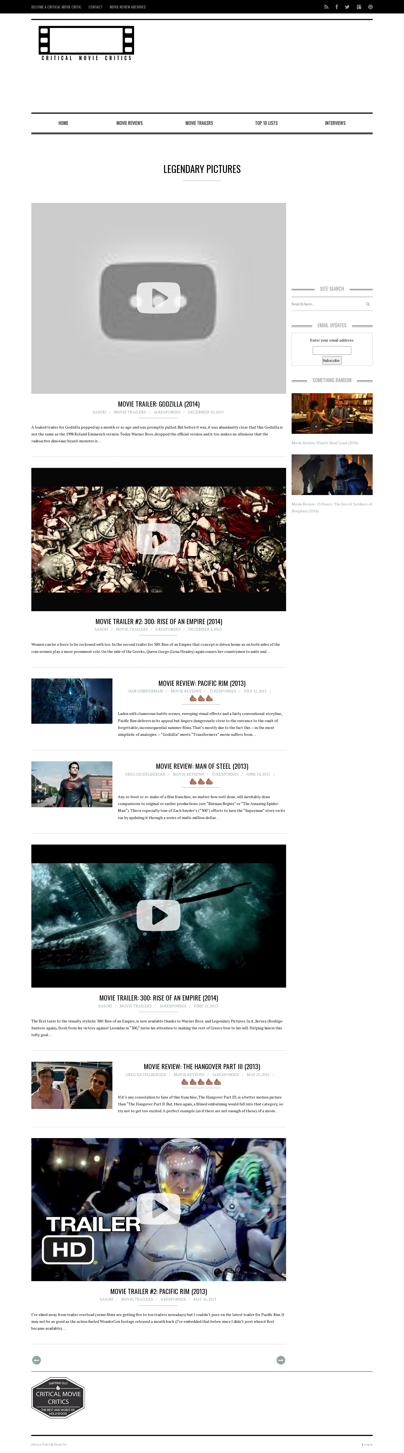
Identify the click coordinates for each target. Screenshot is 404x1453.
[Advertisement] (260, 66)
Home (63, 123)
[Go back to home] (86, 42)
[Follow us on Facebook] (336, 6)
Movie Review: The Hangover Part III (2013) (202, 1066)
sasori (99, 412)
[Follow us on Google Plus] (358, 6)
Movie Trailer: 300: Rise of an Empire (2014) (158, 997)
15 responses (222, 691)
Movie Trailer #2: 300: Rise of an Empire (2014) (158, 621)
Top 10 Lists (266, 123)
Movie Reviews (130, 123)
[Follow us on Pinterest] (369, 6)
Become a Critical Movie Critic (56, 7)
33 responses (225, 774)
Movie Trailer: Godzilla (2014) (159, 404)
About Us (60, 1444)
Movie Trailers (199, 123)
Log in (368, 1444)
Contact (95, 7)
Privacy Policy (41, 1444)
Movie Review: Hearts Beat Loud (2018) (325, 442)
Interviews (335, 123)
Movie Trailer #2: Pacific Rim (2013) (158, 1291)
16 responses (167, 412)
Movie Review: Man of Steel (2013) (202, 766)
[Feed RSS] (326, 6)
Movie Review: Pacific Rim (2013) (201, 683)
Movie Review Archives (128, 7)
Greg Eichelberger (145, 774)
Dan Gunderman (145, 691)
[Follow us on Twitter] (347, 6)
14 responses (225, 1074)
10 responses (172, 1005)
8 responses (168, 629)
